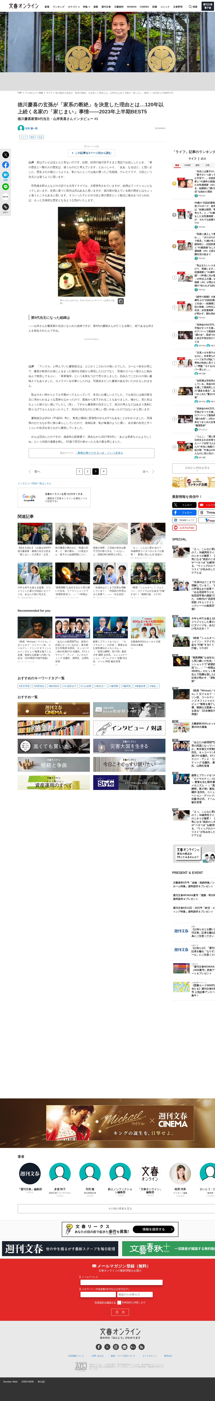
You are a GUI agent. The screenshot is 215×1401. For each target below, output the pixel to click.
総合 (203, 158)
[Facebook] (99, 1347)
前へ (37, 471)
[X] (107, 1347)
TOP (20, 93)
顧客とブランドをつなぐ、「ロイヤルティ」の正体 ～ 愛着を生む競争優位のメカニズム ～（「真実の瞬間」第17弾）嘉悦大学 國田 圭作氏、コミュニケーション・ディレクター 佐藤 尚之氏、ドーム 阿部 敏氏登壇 (110, 653)
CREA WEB (28, 1381)
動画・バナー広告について (123, 1356)
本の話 (41, 1381)
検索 (195, 6)
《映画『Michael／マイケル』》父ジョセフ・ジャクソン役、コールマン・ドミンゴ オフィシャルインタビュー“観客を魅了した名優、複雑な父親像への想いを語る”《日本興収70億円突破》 (35, 651)
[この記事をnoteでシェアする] (5, 197)
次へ (146, 471)
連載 (95, 6)
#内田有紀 (39, 686)
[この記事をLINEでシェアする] (5, 187)
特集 (85, 6)
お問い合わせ (98, 1356)
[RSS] (142, 1347)
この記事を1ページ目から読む (93, 152)
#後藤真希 (140, 686)
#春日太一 (100, 686)
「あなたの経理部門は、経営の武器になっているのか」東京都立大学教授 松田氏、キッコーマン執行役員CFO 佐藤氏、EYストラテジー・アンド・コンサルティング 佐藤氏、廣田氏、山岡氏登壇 (72, 653)
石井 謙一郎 (31, 128)
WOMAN (131, 6)
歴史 (33, 137)
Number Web (10, 1381)
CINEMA (144, 6)
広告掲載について (76, 1356)
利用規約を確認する (105, 1302)
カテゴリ (72, 6)
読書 (154, 6)
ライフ (49, 93)
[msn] (133, 1347)
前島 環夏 (202, 374)
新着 (47, 6)
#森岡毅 (114, 686)
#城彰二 (154, 686)
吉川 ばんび (202, 429)
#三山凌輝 (85, 686)
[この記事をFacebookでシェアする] (5, 165)
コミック (165, 6)
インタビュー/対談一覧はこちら (34, 483)
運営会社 (168, 1356)
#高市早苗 (24, 686)
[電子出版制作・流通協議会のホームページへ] (81, 1367)
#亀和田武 (54, 686)
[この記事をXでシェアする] (5, 155)
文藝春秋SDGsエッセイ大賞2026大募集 (145, 644)
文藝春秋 (119, 6)
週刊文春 (106, 6)
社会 (41, 137)
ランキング (58, 6)
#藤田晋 (126, 686)
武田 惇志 (202, 346)
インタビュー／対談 (34, 93)
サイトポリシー (150, 1356)
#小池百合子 (69, 686)
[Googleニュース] (124, 1347)
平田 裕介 (202, 196)
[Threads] (116, 1347)
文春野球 (178, 6)
